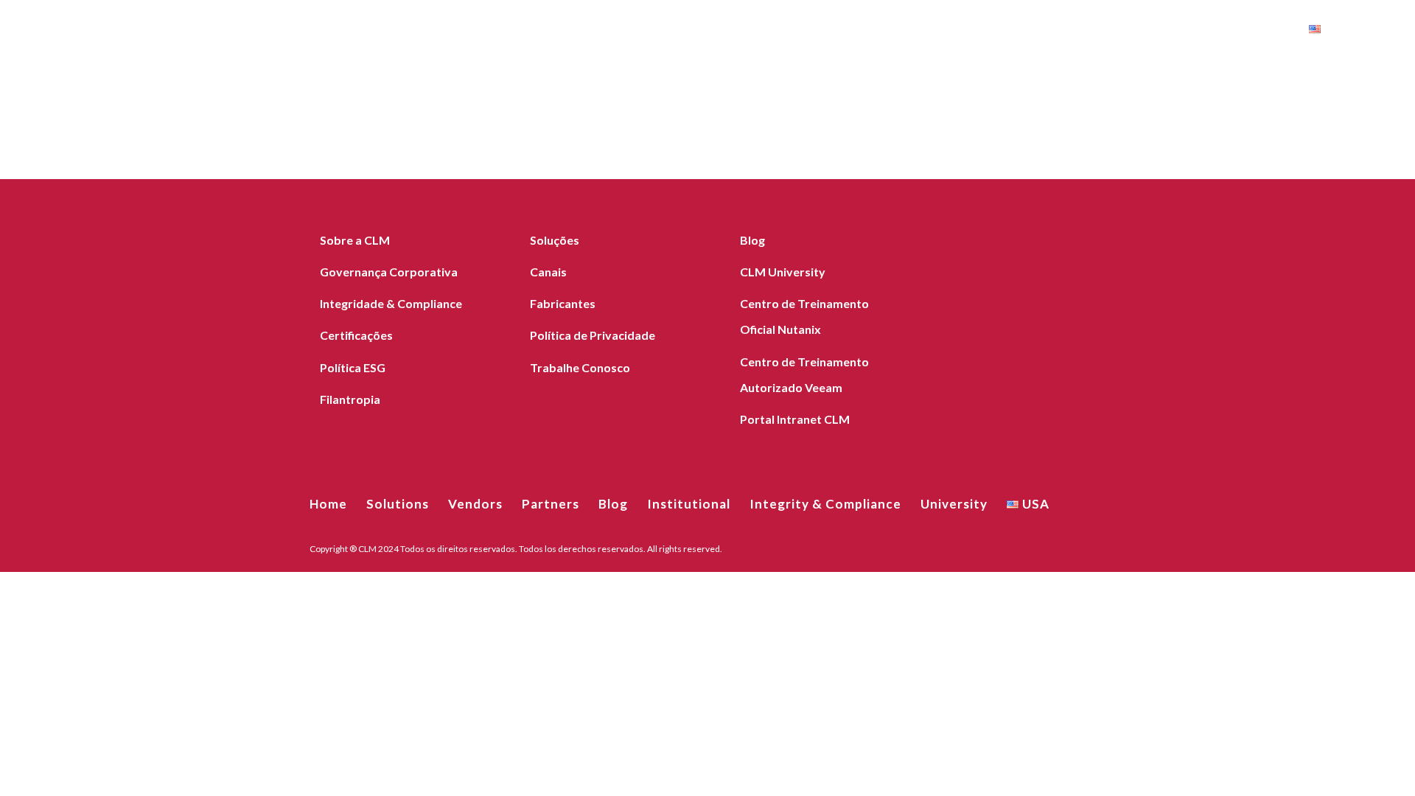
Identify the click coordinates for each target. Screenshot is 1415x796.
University (1257, 31)
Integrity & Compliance (1116, 31)
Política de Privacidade (592, 335)
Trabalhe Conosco (580, 367)
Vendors (747, 31)
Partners (823, 31)
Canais (548, 272)
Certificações (356, 335)
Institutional (965, 31)
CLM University (782, 272)
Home (599, 31)
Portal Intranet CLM (795, 419)
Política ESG (352, 367)
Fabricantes (562, 303)
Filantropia (350, 399)
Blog (888, 31)
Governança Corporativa (389, 272)
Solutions (668, 31)
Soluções (554, 240)
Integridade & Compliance (391, 303)
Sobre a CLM (355, 240)
